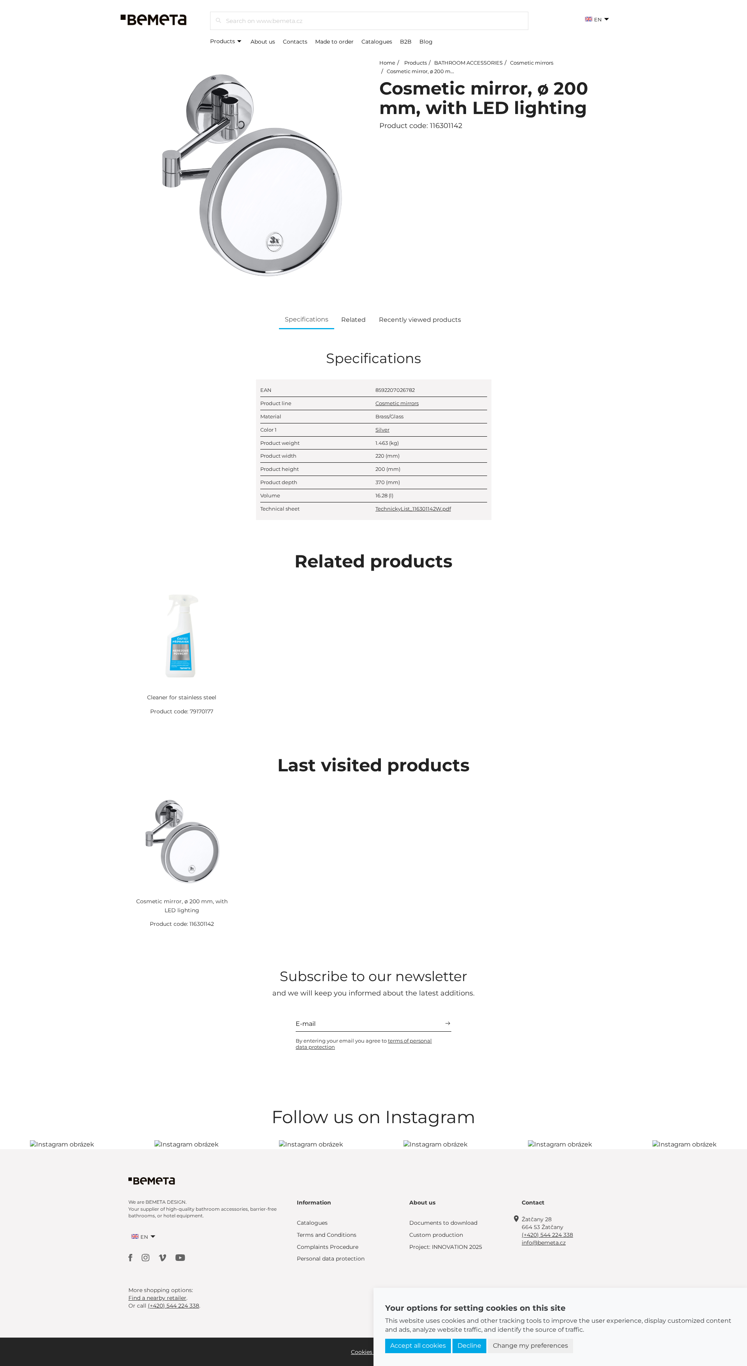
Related (353, 319)
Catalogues (376, 41)
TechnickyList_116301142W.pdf (413, 509)
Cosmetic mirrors (531, 63)
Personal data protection (331, 1258)
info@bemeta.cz (544, 1242)
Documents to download (443, 1222)
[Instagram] (146, 1257)
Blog (426, 41)
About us (263, 41)
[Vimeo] (163, 1257)
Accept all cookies (418, 1345)
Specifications (306, 319)
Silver (382, 430)
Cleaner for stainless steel (181, 697)
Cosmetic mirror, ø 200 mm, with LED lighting (445, 71)
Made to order (334, 41)
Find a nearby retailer (157, 1297)
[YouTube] (180, 1257)
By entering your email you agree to (364, 1044)
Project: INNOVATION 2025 (445, 1246)
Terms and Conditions (326, 1234)
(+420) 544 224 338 (547, 1234)
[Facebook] (131, 1257)
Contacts (295, 41)
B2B (406, 41)
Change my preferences (530, 1345)
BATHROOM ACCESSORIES (468, 63)
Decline (469, 1345)
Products (223, 41)
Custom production (436, 1234)
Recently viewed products (420, 319)
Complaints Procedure (327, 1246)
